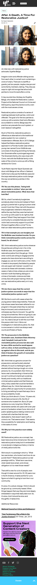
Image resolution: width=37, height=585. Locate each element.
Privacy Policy (8, 575)
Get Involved (23, 3)
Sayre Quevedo (8, 21)
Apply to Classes (9, 571)
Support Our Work (9, 568)
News (4, 11)
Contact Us (7, 573)
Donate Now (9, 539)
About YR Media (9, 566)
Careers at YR (8, 570)
